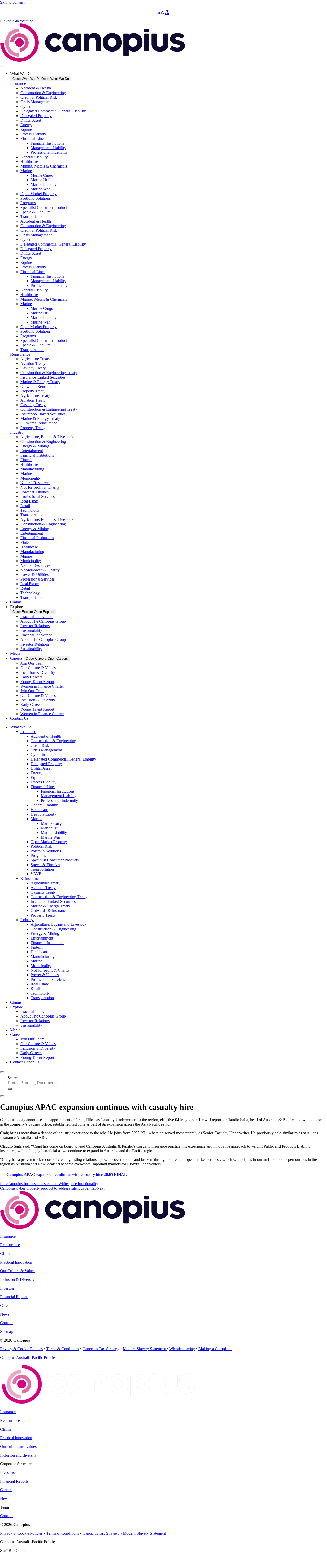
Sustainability (31, 630)
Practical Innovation (36, 616)
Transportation (32, 216)
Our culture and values (18, 1446)
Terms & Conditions (62, 1349)
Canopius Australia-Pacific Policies (28, 1357)
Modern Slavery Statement (145, 1349)
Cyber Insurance (44, 754)
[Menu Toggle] (2, 66)
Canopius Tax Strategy (101, 1349)
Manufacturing (32, 469)
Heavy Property (43, 814)
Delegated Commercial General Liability (53, 111)
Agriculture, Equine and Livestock (58, 924)
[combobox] (35, 1082)
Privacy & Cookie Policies (21, 1349)
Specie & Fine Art (35, 212)
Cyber (25, 106)
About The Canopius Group (43, 621)
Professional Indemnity (49, 152)
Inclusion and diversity (18, 1455)
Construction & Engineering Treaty (48, 372)
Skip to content (12, 2)
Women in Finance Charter (42, 686)
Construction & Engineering (43, 93)
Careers (16, 1034)
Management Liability (48, 148)
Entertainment (31, 450)
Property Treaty (32, 391)
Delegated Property (36, 115)
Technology (30, 510)
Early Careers (31, 677)
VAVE (36, 874)
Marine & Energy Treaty (40, 382)
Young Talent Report (37, 681)
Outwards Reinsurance (38, 386)
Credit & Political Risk (38, 97)
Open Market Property (38, 193)
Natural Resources (35, 483)
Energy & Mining (34, 446)
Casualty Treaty (33, 368)
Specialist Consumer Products (44, 207)
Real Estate (29, 501)
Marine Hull (40, 180)
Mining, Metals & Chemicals (43, 166)
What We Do (20, 727)
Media (15, 1030)
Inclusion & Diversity (37, 672)
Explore (16, 1007)
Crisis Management (36, 102)
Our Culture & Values (38, 668)
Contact (6, 1323)
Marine (26, 171)
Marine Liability (44, 184)
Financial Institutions (47, 143)
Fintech (26, 460)
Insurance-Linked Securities (42, 377)
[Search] (10, 1089)
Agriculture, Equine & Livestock (46, 437)
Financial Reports (14, 1297)
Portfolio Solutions (35, 198)
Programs (28, 203)
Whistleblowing (182, 1349)
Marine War (40, 189)
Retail (25, 506)
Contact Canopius (24, 1062)
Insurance (18, 83)
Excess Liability (33, 134)
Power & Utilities (34, 492)
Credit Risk (40, 745)
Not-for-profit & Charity (40, 487)
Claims (15, 1002)
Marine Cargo (42, 175)
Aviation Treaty (32, 363)
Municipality (30, 478)
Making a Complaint (215, 1349)
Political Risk (41, 846)
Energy (26, 125)
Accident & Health (35, 88)
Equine (26, 129)
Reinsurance (20, 354)
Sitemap (6, 1331)
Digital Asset (30, 120)
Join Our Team (32, 663)
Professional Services (37, 496)
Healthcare (29, 161)
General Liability (34, 157)
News (4, 1314)
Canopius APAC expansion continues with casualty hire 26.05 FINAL (66, 1174)
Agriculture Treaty (35, 359)
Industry (17, 432)
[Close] (2, 1096)
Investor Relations (35, 626)
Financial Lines (32, 138)
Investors (7, 1288)
